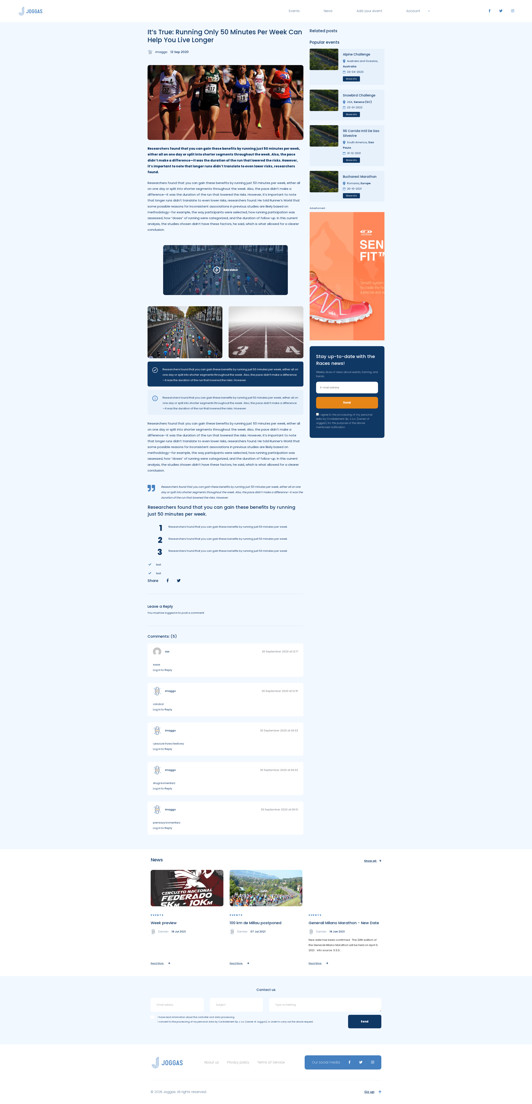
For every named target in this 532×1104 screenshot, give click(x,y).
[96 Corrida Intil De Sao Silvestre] (324, 145)
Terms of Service (271, 1062)
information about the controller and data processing (203, 1017)
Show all (370, 861)
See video (230, 270)
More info (351, 78)
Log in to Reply (162, 670)
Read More (157, 963)
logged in (171, 613)
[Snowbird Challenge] (324, 105)
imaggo (161, 52)
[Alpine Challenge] (324, 67)
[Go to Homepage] (30, 11)
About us (211, 1062)
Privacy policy (238, 1062)
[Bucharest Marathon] (324, 186)
